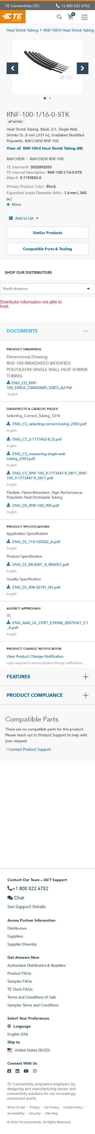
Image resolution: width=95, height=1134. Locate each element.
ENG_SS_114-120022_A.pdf (36, 541)
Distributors (17, 928)
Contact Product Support (30, 749)
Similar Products (47, 232)
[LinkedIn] (17, 1071)
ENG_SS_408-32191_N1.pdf (36, 587)
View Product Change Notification (35, 656)
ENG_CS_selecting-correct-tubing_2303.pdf (49, 424)
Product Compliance (35, 695)
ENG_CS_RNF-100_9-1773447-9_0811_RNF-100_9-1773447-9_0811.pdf (47, 475)
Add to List (24, 218)
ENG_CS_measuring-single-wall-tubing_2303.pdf (36, 456)
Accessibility (16, 1113)
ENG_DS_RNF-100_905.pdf (35, 505)
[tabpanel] (47, 67)
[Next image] (82, 68)
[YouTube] (26, 1071)
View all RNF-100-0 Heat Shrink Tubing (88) (45, 148)
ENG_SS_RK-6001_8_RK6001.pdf (40, 564)
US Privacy (51, 1107)
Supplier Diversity (22, 944)
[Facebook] (9, 1071)
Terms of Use (16, 1107)
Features (18, 677)
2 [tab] (50, 98)
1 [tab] (45, 98)
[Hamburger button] (85, 17)
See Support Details (26, 906)
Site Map (51, 1113)
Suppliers (15, 936)
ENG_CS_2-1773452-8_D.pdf (37, 439)
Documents (22, 331)
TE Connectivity (13, 16)
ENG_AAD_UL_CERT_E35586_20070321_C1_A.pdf (47, 625)
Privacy (35, 1107)
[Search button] (59, 16)
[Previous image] (12, 68)
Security (35, 1113)
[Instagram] (35, 1071)
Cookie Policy (73, 1107)
